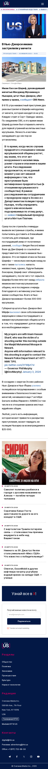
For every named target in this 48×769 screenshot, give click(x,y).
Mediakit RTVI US (9, 724)
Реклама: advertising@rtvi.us (15, 745)
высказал (15, 312)
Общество (7, 662)
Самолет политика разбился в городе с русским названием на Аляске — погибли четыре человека (22, 494)
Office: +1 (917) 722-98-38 (14, 749)
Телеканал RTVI (10, 719)
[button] (42, 3)
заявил (11, 215)
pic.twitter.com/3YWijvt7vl (19, 365)
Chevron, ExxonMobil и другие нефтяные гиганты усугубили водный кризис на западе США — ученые (23, 573)
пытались (20, 264)
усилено (36, 385)
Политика (6, 666)
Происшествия (10, 53)
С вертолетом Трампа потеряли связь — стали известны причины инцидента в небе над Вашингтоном (23, 534)
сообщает (26, 99)
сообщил (17, 245)
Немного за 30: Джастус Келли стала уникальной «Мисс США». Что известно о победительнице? (23, 553)
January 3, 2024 (31, 371)
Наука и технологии (11, 685)
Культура (6, 680)
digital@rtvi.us (8, 740)
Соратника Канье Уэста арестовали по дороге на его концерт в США (21, 514)
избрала (39, 279)
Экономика (7, 671)
